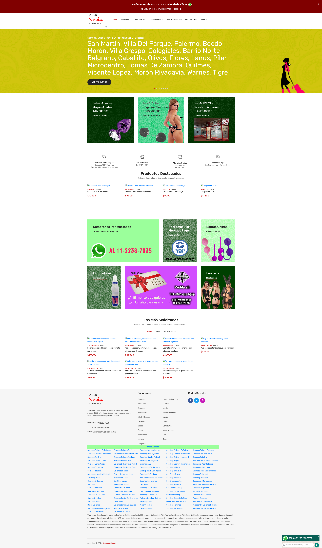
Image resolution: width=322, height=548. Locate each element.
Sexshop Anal (145, 464)
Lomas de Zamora (170, 399)
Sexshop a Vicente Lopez (203, 464)
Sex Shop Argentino (174, 481)
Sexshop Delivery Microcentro (178, 457)
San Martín (167, 426)
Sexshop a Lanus (94, 471)
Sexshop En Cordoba (148, 474)
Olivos (165, 421)
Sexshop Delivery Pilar (149, 461)
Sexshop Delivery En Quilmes (99, 454)
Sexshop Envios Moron (202, 495)
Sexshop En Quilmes (201, 488)
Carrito (204, 19)
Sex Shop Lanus (120, 481)
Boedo (140, 426)
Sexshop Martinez (173, 505)
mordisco (210, 189)
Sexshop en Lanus (121, 478)
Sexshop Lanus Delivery (202, 501)
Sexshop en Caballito (174, 471)
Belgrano (141, 408)
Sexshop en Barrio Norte (150, 467)
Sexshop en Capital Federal (99, 474)
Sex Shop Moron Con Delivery (152, 478)
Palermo (141, 399)
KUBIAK (98, 189)
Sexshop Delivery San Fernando (205, 461)
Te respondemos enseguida (105, 231)
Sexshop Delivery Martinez (124, 457)
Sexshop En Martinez (148, 481)
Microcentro (143, 413)
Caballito (141, 421)
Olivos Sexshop (120, 501)
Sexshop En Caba (121, 471)
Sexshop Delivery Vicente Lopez (179, 464)
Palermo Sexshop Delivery (150, 498)
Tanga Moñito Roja (208, 192)
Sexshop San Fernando (123, 512)
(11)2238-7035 (103, 423)
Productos (140, 19)
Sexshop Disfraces (95, 467)
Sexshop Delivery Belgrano (203, 450)
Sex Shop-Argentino (174, 474)
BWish (158, 331)
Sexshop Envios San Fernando (126, 498)
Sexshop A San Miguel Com (124, 467)
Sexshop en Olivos (173, 484)
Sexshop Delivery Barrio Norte (126, 454)
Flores (140, 430)
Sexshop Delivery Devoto (150, 450)
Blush (149, 331)
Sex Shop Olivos (94, 478)
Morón (165, 408)
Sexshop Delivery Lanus (149, 454)
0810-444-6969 (104, 427)
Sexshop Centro (94, 457)
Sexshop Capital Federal (150, 457)
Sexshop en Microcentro (202, 481)
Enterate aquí (175, 235)
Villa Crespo (142, 435)
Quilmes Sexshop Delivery (124, 495)
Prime (138, 189)
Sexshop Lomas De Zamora (125, 505)
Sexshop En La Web (200, 474)
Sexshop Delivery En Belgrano (99, 450)
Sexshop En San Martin (123, 491)
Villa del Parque (144, 417)
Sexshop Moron (146, 508)
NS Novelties (169, 331)
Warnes (141, 439)
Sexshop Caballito (200, 457)
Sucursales (156, 19)
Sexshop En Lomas (95, 481)
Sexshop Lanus (94, 501)
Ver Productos (99, 82)
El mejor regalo (137, 278)
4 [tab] (161, 88)
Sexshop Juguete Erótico (176, 498)
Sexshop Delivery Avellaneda (178, 454)
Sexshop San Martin (174, 508)
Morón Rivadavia (169, 413)
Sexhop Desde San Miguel (150, 471)
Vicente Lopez (169, 430)
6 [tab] (165, 88)
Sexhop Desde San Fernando (204, 471)
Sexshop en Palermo (148, 488)
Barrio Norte (143, 404)
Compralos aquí (100, 278)
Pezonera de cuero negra (97, 192)
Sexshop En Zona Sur (148, 495)
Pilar (164, 435)
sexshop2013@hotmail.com (104, 432)
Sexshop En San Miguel (175, 491)
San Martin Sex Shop (96, 491)
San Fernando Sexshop (149, 491)
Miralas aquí (211, 278)
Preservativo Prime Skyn (173, 192)
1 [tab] (154, 88)
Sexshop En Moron (121, 484)
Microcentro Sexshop (122, 508)
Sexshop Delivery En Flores (124, 450)
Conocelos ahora (201, 115)
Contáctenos (191, 19)
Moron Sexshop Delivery (176, 501)
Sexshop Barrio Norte (96, 464)
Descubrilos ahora (101, 115)
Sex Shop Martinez (200, 478)
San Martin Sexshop (122, 488)
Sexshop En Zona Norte (97, 495)
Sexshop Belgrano (173, 461)
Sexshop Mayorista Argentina (99, 508)
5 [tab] (163, 88)
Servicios (125, 19)
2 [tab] (156, 88)
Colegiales (142, 444)
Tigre (165, 439)
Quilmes (166, 404)
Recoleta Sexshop (200, 491)
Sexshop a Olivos (173, 467)
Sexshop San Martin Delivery (204, 508)
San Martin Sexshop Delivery (204, 484)
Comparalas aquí (214, 231)
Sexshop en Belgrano (201, 467)
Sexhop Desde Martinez (123, 474)
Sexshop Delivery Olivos (97, 461)
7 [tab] (167, 88)
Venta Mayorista (174, 19)
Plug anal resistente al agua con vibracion (217, 348)
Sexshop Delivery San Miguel (125, 464)
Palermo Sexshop (200, 498)
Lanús (165, 417)
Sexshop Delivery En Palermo (178, 450)
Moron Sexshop (94, 505)
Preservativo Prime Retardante (138, 192)
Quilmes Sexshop (173, 495)
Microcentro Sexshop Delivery (205, 505)
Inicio (115, 19)
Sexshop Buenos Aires (123, 461)
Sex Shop (91, 484)
